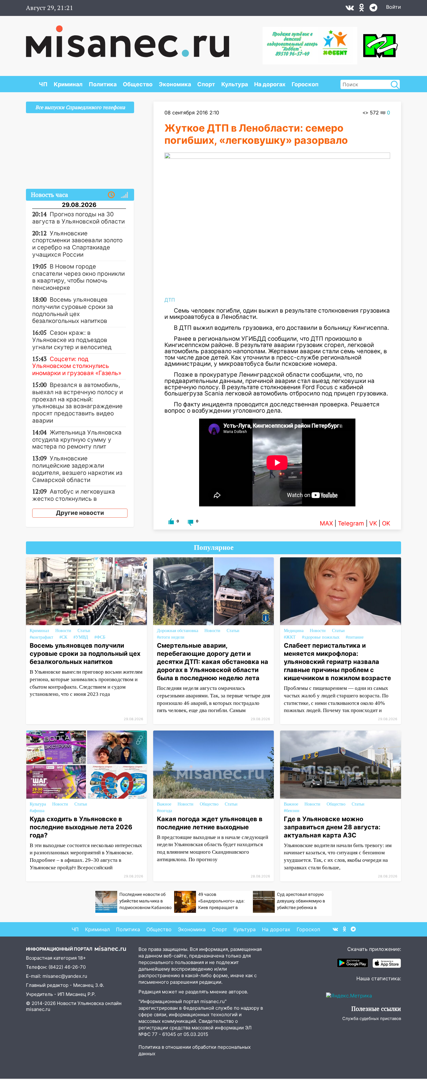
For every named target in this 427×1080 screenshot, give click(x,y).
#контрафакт (41, 637)
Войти (393, 7)
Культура (234, 84)
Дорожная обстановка (177, 630)
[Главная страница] (127, 38)
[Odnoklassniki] (361, 9)
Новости (63, 630)
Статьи (84, 630)
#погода (164, 810)
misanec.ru (38, 1009)
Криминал (68, 84)
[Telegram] (373, 9)
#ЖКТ (290, 637)
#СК (63, 637)
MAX (326, 523)
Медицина (294, 630)
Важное (164, 804)
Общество (138, 84)
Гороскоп (305, 84)
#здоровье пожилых (320, 637)
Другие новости (80, 512)
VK (373, 523)
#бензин (291, 810)
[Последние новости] (111, 195)
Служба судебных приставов (371, 1018)
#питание (355, 637)
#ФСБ (99, 637)
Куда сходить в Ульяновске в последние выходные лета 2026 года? (81, 827)
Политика (103, 84)
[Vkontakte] (349, 9)
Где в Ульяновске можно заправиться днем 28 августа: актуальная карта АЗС (332, 827)
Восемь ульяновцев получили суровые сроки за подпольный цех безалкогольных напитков (85, 654)
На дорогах (269, 84)
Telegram (351, 523)
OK (386, 523)
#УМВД (80, 637)
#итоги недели (170, 637)
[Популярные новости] (124, 195)
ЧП (43, 84)
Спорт (206, 84)
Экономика (175, 84)
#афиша (37, 810)
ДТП (169, 300)
